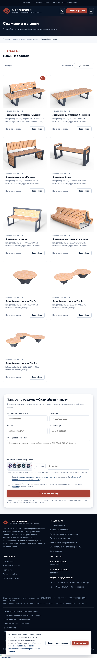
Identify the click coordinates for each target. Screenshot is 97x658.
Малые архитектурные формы (25, 39)
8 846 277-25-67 (58, 561)
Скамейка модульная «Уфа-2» (68, 301)
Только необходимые (58, 643)
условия (15, 487)
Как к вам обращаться (18, 413)
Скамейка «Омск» (61, 177)
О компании (25, 2)
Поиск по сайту (10, 574)
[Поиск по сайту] (62, 11)
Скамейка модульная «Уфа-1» (20, 301)
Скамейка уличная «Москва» (20, 177)
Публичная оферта (10, 627)
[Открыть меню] (91, 11)
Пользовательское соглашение (16, 623)
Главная (6, 39)
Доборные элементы (59, 530)
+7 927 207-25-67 (59, 569)
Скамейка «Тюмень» (16, 239)
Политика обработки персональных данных (20, 611)
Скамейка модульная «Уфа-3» (21, 363)
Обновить (40, 466)
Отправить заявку (48, 493)
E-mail (10, 426)
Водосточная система (60, 538)
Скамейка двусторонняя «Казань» (70, 239)
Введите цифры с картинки (20, 459)
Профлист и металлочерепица (64, 534)
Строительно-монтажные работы (65, 547)
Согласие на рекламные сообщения (17, 619)
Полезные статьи (69, 2)
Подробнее (36, 129)
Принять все (80, 643)
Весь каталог (56, 551)
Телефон (54, 413)
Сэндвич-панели (57, 525)
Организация (56, 426)
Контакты (56, 2)
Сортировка (67, 66)
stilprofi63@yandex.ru (61, 577)
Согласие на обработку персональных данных (36, 477)
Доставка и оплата (41, 2)
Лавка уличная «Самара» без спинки (71, 115)
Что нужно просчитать (18, 438)
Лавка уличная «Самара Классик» (23, 115)
